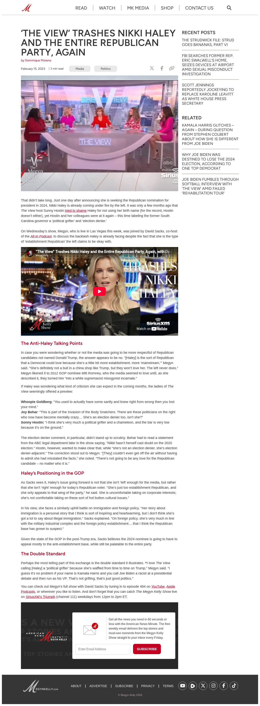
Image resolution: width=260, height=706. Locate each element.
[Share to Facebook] (161, 68)
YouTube (158, 586)
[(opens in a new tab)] (182, 686)
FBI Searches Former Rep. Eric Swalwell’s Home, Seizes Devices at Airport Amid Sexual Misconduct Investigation (208, 64)
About (76, 686)
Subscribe (124, 686)
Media (80, 69)
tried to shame (76, 211)
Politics (106, 69)
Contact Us (199, 8)
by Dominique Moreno (36, 60)
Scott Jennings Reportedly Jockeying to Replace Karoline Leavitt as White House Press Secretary (208, 94)
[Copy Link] (171, 68)
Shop (167, 8)
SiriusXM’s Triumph (40, 597)
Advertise (98, 686)
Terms (168, 686)
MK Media (138, 8)
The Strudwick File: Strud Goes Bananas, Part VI (208, 42)
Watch (107, 8)
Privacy (148, 686)
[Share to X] (151, 68)
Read (81, 8)
